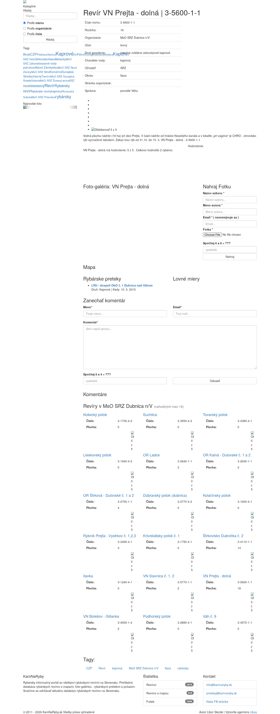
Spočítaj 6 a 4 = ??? (97, 374)
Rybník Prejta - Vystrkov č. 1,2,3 (109, 535)
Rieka (51, 59)
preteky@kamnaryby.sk (221, 693)
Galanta (35, 80)
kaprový (56, 91)
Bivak (26, 54)
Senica (51, 54)
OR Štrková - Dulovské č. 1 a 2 (108, 495)
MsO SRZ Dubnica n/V (143, 668)
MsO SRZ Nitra (40, 72)
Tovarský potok (215, 414)
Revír (50, 85)
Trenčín (46, 76)
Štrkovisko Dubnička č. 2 (223, 535)
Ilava (168, 668)
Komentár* (90, 322)
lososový (37, 85)
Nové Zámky (44, 67)
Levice (65, 80)
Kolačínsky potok (217, 495)
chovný (37, 76)
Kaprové (65, 53)
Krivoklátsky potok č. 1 (161, 535)
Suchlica (150, 414)
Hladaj (50, 39)
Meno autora (212, 205)
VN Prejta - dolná (217, 575)
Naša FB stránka (217, 701)
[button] (27, 107)
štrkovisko (41, 59)
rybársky (63, 96)
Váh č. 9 (209, 616)
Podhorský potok (157, 616)
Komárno (55, 72)
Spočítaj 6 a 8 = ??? (217, 243)
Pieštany (42, 54)
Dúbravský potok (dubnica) (165, 495)
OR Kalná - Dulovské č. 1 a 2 (226, 454)
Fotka (208, 229)
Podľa (35, 23)
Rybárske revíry (41, 91)
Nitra (55, 67)
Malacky (60, 59)
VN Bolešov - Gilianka (101, 616)
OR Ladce (151, 454)
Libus (253, 712)
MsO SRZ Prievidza (43, 97)
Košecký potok (95, 414)
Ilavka (88, 575)
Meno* (87, 307)
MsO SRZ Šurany (50, 80)
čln (75, 54)
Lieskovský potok (97, 454)
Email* (177, 307)
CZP (33, 54)
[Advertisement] (222, 47)
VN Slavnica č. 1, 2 (158, 575)
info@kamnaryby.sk (219, 685)
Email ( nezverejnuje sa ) (221, 217)
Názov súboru (213, 193)
